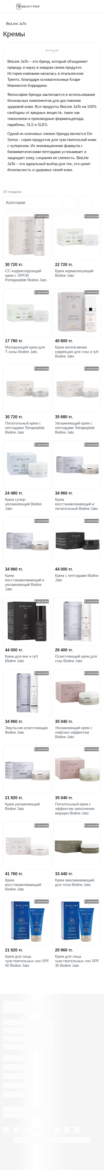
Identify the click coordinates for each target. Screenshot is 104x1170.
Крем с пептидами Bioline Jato (76, 577)
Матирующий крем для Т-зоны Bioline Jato (25, 349)
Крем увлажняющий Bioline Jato (22, 806)
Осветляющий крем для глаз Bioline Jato (76, 658)
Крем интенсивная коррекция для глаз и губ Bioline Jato (76, 351)
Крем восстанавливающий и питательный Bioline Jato (76, 504)
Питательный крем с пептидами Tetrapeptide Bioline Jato (25, 427)
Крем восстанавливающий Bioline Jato (23, 884)
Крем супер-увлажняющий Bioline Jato (23, 504)
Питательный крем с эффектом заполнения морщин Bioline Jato (74, 808)
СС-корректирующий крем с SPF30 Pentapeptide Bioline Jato (25, 275)
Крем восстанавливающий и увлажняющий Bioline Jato (24, 582)
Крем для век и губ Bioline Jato (21, 658)
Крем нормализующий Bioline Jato (74, 273)
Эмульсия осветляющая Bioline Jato (26, 730)
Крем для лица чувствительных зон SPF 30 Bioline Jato (77, 961)
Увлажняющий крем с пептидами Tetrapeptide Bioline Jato (75, 427)
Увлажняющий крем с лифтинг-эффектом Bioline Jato (73, 732)
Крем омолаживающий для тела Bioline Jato (74, 882)
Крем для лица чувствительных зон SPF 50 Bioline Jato (27, 961)
